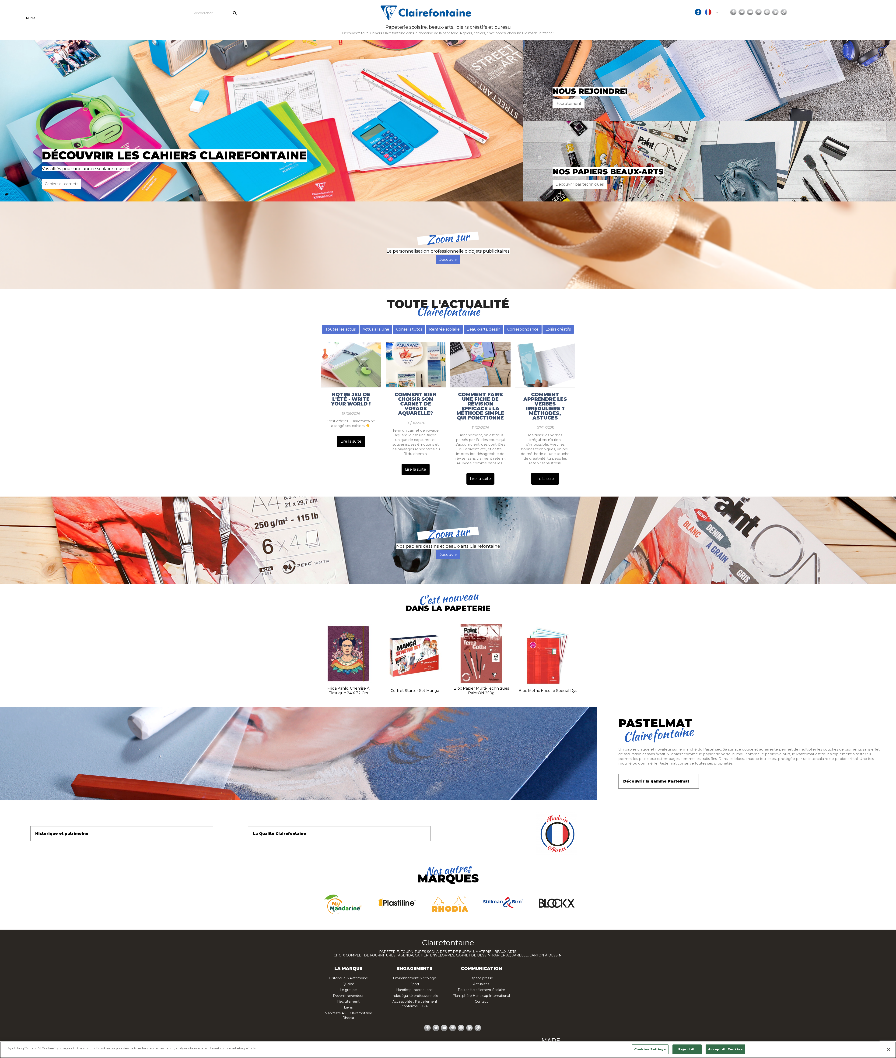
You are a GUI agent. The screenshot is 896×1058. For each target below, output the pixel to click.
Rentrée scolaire (444, 329)
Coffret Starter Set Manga (415, 690)
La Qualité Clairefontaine (279, 833)
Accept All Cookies (725, 1049)
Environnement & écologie (415, 978)
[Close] (888, 1049)
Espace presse (481, 978)
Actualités (481, 984)
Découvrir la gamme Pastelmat (656, 781)
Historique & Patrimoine (348, 978)
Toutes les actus (340, 329)
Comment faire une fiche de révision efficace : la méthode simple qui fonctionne (480, 406)
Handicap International (414, 990)
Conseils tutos (409, 329)
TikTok (784, 12)
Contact (481, 1001)
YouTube (750, 12)
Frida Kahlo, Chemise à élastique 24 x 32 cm (348, 690)
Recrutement (568, 103)
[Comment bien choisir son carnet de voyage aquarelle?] (416, 364)
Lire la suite (350, 441)
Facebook (733, 12)
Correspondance (523, 329)
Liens (348, 1007)
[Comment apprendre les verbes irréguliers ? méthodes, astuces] (545, 364)
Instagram (767, 12)
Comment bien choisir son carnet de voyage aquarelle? (416, 404)
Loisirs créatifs (558, 329)
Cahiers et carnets (61, 184)
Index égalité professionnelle (415, 996)
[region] (448, 1049)
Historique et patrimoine (61, 833)
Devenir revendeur (348, 996)
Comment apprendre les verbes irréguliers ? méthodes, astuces (545, 406)
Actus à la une (376, 329)
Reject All (687, 1049)
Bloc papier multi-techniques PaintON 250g (481, 690)
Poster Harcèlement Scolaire (481, 990)
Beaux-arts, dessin (483, 329)
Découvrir (448, 259)
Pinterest (758, 12)
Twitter (742, 12)
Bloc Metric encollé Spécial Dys (548, 690)
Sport (414, 984)
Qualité (348, 984)
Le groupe (348, 990)
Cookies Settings (650, 1049)
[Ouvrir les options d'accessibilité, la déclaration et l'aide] (698, 12)
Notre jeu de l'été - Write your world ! (351, 399)
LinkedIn (775, 12)
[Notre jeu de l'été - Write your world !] (351, 364)
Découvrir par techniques (580, 184)
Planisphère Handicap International (481, 996)
